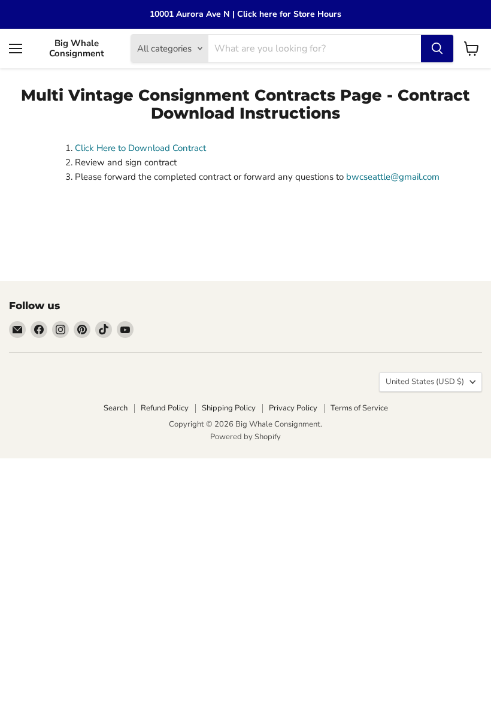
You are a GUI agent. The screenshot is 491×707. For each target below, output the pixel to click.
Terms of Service (359, 408)
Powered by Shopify (245, 436)
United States (425, 381)
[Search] (437, 48)
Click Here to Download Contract (140, 148)
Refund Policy (165, 408)
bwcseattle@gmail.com (393, 177)
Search (116, 408)
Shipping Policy (229, 408)
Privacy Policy (293, 408)
